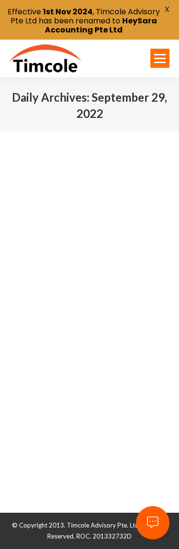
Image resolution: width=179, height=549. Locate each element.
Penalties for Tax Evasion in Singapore (80, 295)
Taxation (33, 319)
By (77, 319)
